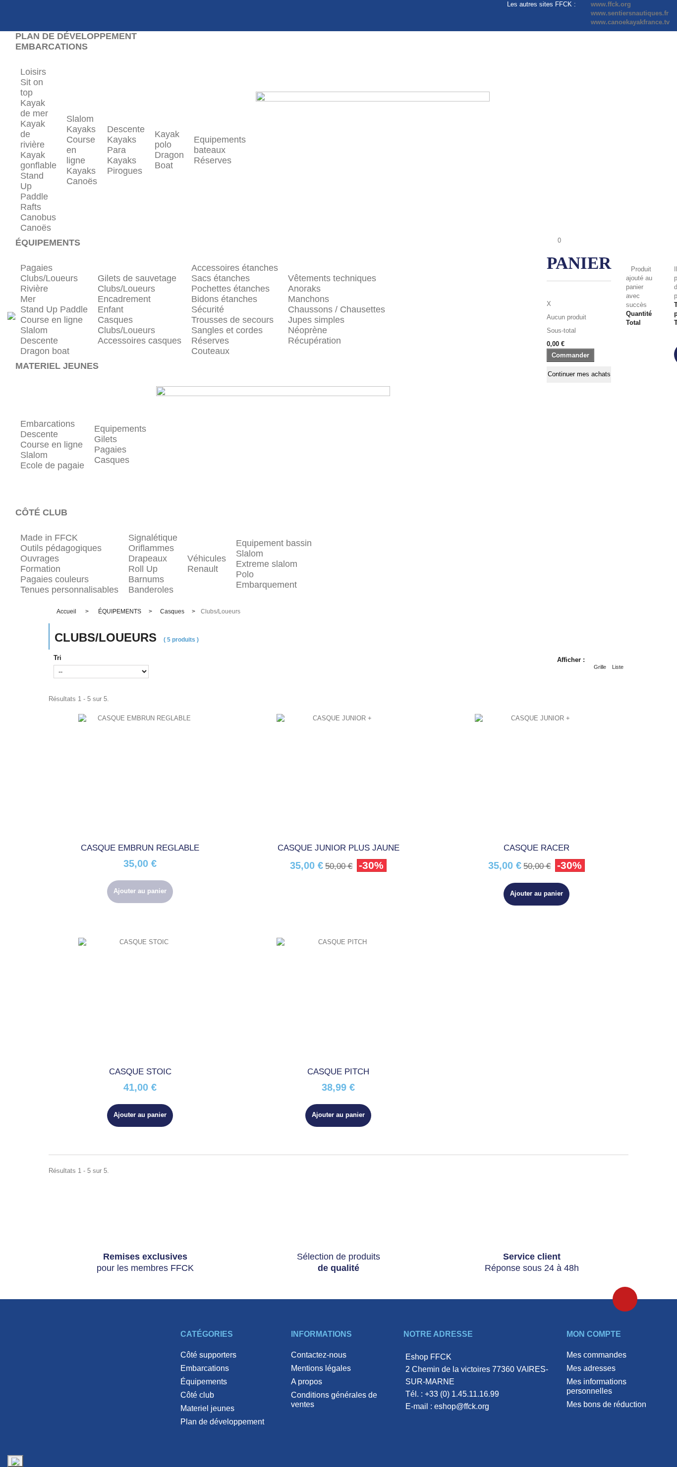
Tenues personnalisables (69, 590)
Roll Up (143, 569)
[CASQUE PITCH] (338, 1000)
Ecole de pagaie (52, 465)
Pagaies (36, 268)
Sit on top (31, 87)
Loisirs (33, 72)
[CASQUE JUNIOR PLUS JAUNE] (338, 776)
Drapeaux (147, 558)
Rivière (34, 289)
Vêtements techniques (332, 278)
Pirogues (124, 171)
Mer (28, 299)
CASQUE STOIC (140, 1071)
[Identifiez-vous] (527, 316)
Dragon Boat (169, 160)
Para (116, 150)
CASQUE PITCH (338, 1071)
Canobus (38, 217)
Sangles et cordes (227, 330)
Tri (57, 657)
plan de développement (222, 1421)
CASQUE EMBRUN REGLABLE (140, 848)
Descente (126, 129)
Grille (600, 667)
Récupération (314, 341)
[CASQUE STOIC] (140, 1000)
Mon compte (593, 1334)
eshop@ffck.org (461, 1406)
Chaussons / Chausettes (336, 309)
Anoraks (304, 289)
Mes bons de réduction (606, 1404)
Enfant (110, 309)
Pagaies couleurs (54, 579)
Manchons (308, 299)
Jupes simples (316, 320)
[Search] (505, 315)
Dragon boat (44, 351)
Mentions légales (321, 1368)
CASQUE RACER (536, 848)
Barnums (146, 579)
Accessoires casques (139, 341)
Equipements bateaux (220, 145)
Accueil (66, 611)
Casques (115, 320)
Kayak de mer (34, 108)
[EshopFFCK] (11, 315)
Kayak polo (167, 139)
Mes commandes (596, 1355)
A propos (306, 1381)
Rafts (30, 207)
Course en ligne (51, 320)
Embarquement (266, 585)
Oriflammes (151, 548)
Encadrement (124, 299)
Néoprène (307, 330)
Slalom (80, 119)
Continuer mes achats (579, 374)
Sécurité (207, 309)
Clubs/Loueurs (49, 278)
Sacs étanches (220, 278)
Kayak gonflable (38, 160)
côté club (197, 1395)
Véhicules (206, 558)
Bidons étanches (224, 299)
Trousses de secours (232, 320)
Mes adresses (591, 1368)
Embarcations (47, 424)
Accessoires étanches (234, 268)
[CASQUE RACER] (537, 776)
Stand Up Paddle (54, 309)
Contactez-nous (318, 1355)
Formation (40, 569)
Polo (245, 574)
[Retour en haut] (625, 1299)
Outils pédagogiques (61, 548)
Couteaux (210, 351)
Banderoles (150, 590)
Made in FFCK (49, 538)
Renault (202, 569)
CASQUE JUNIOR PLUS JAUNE (338, 848)
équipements (203, 1381)
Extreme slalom (266, 564)
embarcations (204, 1368)
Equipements (120, 429)
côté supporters (208, 1355)
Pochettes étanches (230, 289)
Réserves (212, 160)
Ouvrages (39, 558)
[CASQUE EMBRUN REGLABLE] (140, 776)
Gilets (105, 439)
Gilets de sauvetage (137, 278)
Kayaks (81, 129)
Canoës (35, 228)
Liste (617, 667)
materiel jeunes (207, 1408)
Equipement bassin (274, 543)
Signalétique (152, 538)
